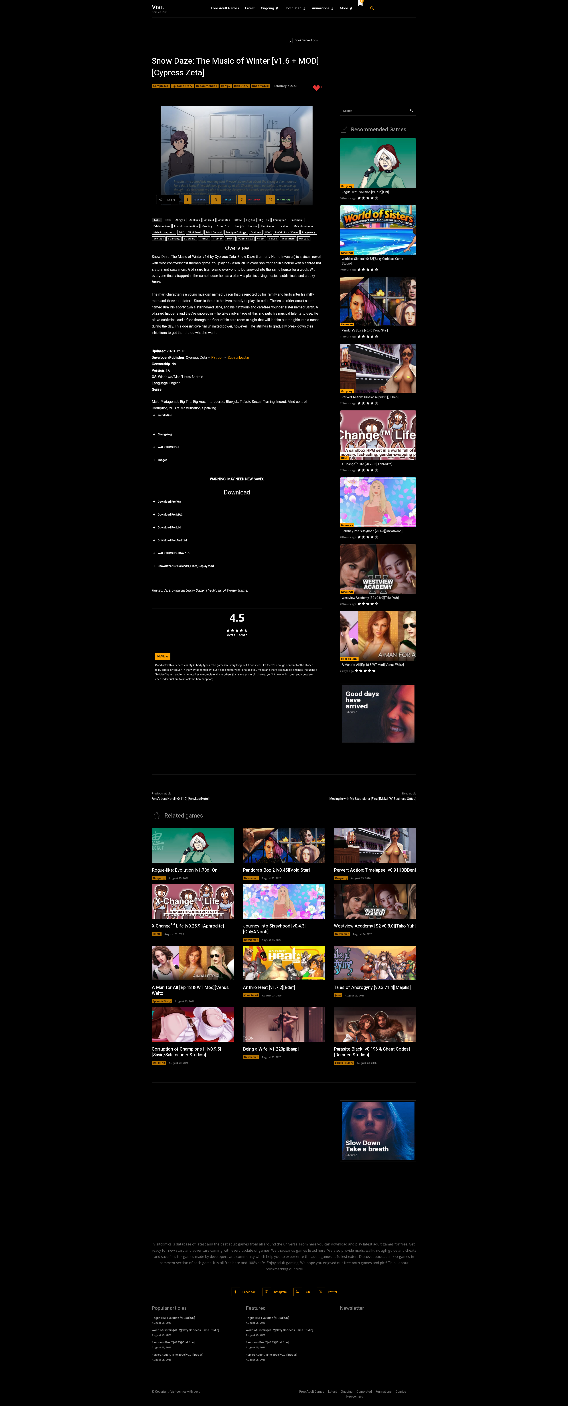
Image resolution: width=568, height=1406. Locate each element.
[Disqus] (237, 1155)
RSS (307, 1292)
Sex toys (159, 238)
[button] (391, 8)
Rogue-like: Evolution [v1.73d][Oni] (365, 192)
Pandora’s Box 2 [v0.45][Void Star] (365, 330)
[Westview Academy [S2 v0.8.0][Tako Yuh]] (378, 569)
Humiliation (268, 226)
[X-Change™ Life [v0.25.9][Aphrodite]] (378, 435)
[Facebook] (235, 1292)
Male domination (304, 226)
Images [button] (162, 460)
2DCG (168, 220)
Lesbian (284, 226)
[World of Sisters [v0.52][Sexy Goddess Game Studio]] (378, 230)
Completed (161, 86)
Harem (252, 226)
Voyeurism (288, 238)
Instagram (280, 1292)
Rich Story (241, 86)
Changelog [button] (165, 434)
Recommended (206, 86)
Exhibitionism (162, 226)
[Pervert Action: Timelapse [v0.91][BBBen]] (378, 368)
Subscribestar (238, 357)
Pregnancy (309, 232)
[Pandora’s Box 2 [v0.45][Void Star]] (378, 301)
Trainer (217, 238)
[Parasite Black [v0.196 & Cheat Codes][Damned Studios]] (375, 1024)
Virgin (260, 238)
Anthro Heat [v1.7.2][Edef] (269, 987)
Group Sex (223, 226)
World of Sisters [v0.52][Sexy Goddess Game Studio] (185, 1330)
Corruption (279, 220)
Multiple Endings (236, 232)
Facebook (249, 1292)
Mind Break (195, 232)
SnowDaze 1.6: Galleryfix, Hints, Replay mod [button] (186, 566)
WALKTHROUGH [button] (168, 447)
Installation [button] (165, 415)
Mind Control (214, 232)
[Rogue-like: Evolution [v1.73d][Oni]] (378, 163)
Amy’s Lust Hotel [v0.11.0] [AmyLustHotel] (180, 798)
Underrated (260, 86)
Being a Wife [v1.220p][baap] (271, 1049)
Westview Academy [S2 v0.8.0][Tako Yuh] (370, 598)
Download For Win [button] (169, 502)
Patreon (217, 357)
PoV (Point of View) (286, 232)
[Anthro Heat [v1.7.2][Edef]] (284, 963)
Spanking (174, 238)
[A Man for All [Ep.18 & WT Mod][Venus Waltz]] (378, 636)
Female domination (186, 226)
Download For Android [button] (172, 540)
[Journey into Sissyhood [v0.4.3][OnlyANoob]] (378, 502)
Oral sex (256, 232)
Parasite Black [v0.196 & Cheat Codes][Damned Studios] (372, 1052)
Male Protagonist (164, 232)
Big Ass (250, 220)
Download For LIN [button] (169, 527)
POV (267, 232)
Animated (224, 220)
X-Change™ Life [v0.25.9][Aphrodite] (367, 464)
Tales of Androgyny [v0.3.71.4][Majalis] (372, 987)
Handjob (239, 226)
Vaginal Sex (245, 238)
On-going (346, 186)
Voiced (273, 238)
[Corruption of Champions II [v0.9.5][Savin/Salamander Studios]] (193, 1024)
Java (338, 995)
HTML (344, 458)
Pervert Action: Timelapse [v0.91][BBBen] (370, 397)
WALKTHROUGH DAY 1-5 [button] (173, 553)
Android (209, 220)
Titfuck (204, 238)
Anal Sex (194, 220)
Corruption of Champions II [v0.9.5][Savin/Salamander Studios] (186, 1052)
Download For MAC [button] (170, 514)
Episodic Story (182, 86)
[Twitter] (321, 1292)
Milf (181, 232)
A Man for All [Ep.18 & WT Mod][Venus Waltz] (373, 665)
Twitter (332, 1292)
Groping (207, 226)
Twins (230, 238)
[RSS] (297, 1292)
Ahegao (180, 220)
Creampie (297, 220)
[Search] (411, 111)
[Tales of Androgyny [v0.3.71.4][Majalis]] (375, 963)
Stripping (189, 238)
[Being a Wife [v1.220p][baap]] (284, 1024)
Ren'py (225, 86)
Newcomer (347, 252)
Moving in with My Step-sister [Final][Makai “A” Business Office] (372, 798)
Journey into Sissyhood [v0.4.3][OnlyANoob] (372, 531)
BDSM (238, 220)
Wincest (304, 238)
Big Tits (264, 220)
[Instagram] (266, 1292)
